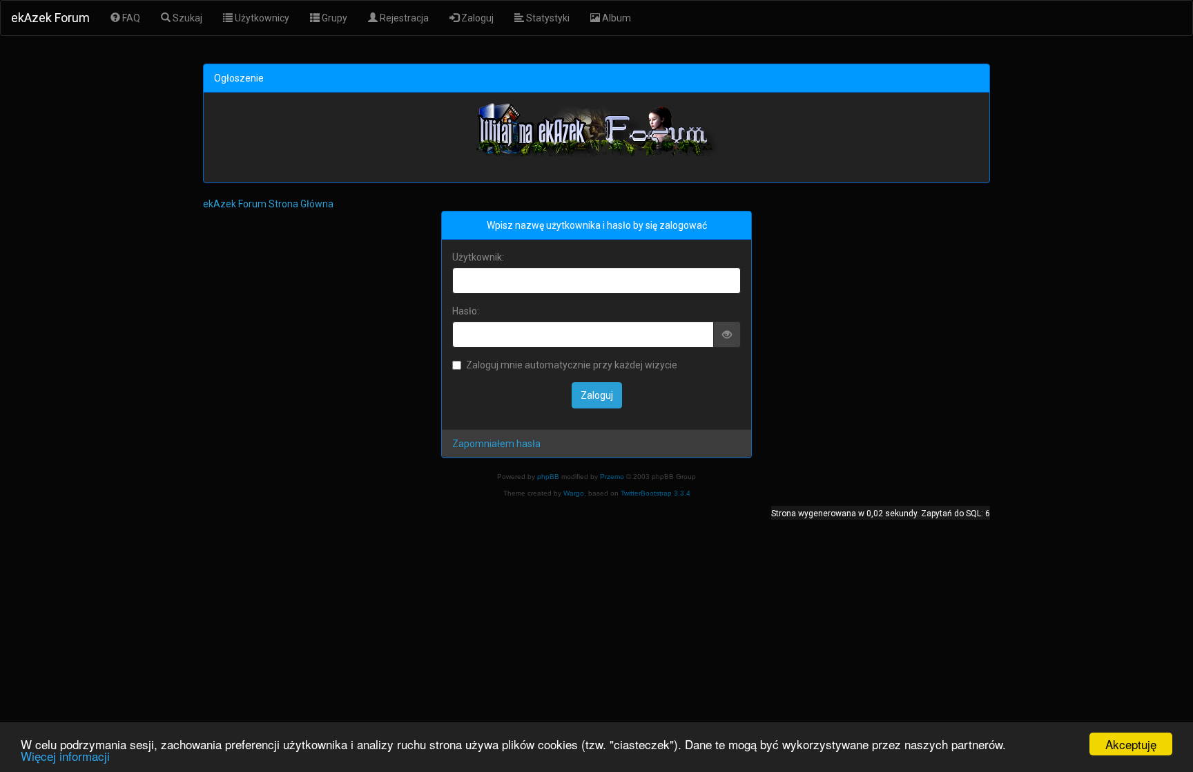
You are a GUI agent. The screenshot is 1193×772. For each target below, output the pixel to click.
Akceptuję (1130, 744)
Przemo (612, 476)
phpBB (548, 476)
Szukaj (186, 17)
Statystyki (547, 17)
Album (615, 17)
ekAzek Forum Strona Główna (268, 203)
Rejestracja (403, 17)
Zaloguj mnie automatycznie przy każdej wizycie (571, 364)
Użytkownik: (478, 257)
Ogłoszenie (239, 78)
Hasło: (465, 311)
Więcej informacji (65, 755)
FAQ (130, 17)
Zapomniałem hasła (496, 443)
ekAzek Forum (50, 17)
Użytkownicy (261, 17)
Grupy (333, 17)
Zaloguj (476, 17)
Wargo (573, 493)
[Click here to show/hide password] (727, 334)
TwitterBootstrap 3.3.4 (655, 493)
